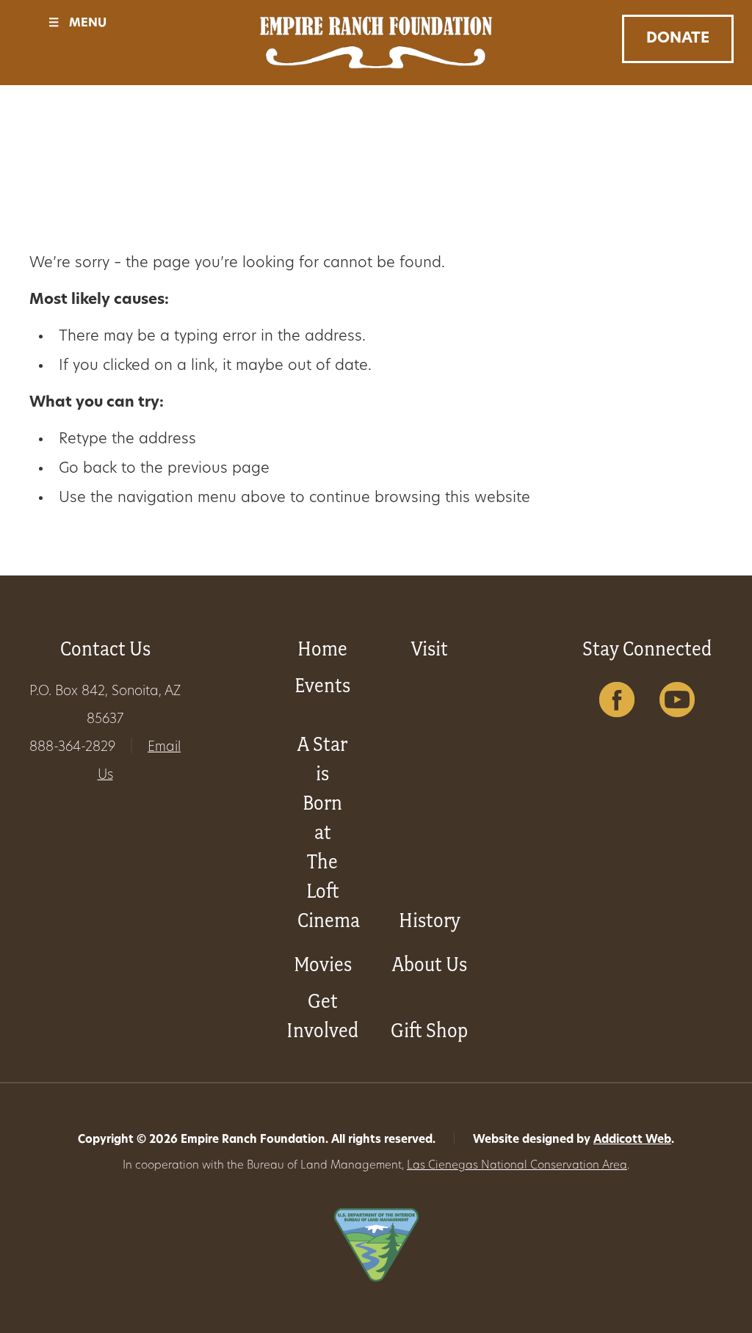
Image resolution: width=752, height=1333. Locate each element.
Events (322, 685)
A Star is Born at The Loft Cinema (328, 832)
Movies (323, 964)
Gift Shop (429, 1030)
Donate (677, 39)
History (429, 920)
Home (322, 648)
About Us (429, 964)
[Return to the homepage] (376, 42)
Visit (429, 648)
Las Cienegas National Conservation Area (517, 1166)
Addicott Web (632, 1140)
